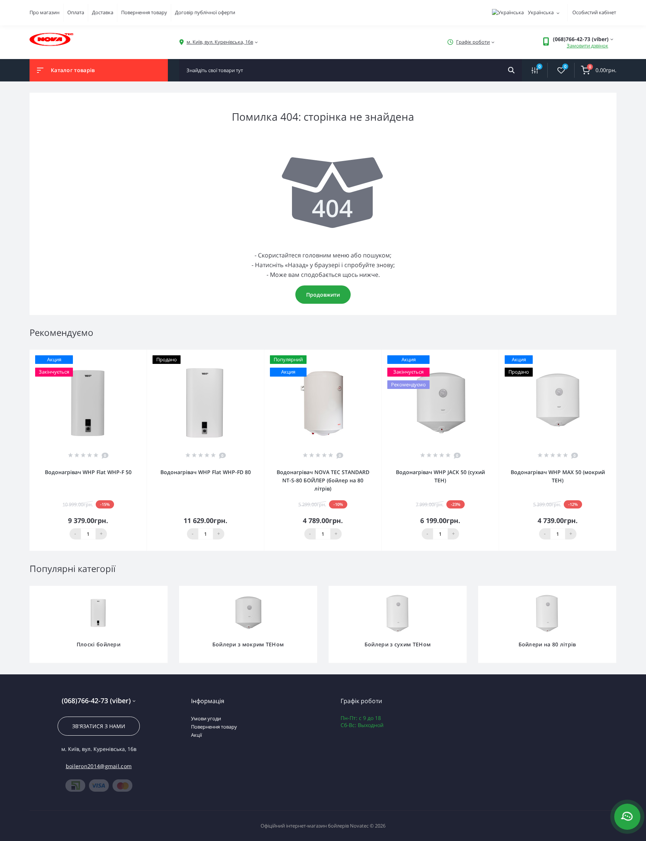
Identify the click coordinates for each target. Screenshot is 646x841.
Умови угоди (206, 718)
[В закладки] (143, 355)
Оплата (75, 12)
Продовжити (323, 294)
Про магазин (44, 12)
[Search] (511, 70)
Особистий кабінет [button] (594, 12)
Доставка (102, 12)
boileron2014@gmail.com (99, 766)
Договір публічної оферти (205, 12)
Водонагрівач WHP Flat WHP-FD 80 (205, 472)
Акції (196, 735)
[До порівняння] (132, 355)
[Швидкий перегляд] (122, 355)
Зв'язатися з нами (98, 726)
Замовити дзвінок (587, 46)
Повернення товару (144, 12)
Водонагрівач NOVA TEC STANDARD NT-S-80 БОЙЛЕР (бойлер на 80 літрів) (323, 480)
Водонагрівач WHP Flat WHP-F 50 (88, 472)
